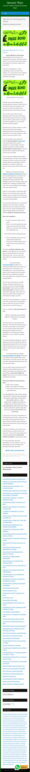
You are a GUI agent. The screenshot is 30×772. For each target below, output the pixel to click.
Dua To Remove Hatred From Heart (13, 671)
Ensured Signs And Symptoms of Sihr (13, 619)
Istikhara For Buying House (14, 741)
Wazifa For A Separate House (16, 754)
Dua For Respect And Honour (12, 721)
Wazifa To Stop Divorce (9, 676)
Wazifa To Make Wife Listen (8, 764)
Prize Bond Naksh (8, 264)
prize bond (21, 141)
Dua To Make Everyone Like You (9, 729)
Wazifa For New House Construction (10, 758)
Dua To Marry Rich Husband (10, 731)
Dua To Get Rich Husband (22, 727)
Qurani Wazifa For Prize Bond (11, 638)
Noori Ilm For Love (8, 597)
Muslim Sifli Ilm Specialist (10, 600)
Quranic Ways (15, 2)
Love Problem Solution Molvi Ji (11, 612)
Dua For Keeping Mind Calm (15, 717)
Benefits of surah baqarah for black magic (11, 714)
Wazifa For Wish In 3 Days (13, 760)
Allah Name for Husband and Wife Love (14, 479)
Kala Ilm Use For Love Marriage (13, 743)
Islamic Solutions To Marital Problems (13, 684)
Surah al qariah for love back (14, 752)
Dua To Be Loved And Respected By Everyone (15, 723)
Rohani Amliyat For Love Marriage (13, 750)
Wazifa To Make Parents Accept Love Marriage (17, 762)
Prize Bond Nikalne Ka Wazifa (12, 355)
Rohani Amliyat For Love (10, 590)
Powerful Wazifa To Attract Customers (13, 679)
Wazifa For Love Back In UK (21, 756)
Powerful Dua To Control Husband (9, 746)
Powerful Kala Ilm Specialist (11, 588)
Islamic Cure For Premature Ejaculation (14, 668)
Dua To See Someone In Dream (15, 733)
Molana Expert (21, 453)
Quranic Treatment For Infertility (11, 645)
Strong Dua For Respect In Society (12, 635)
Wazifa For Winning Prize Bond (12, 174)
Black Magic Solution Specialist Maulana (14, 626)
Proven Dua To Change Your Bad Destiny (14, 633)
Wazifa (4, 455)
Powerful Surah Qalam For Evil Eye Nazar (15, 490)
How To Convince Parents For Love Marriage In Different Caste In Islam (14, 737)
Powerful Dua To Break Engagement (13, 673)
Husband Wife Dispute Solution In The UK (13, 739)
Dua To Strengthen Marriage (15, 735)
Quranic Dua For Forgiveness (11, 681)
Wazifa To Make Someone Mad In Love (14, 666)
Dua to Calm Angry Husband (11, 727)
